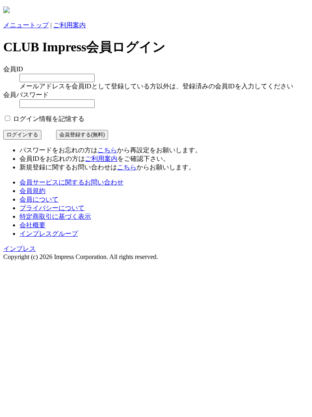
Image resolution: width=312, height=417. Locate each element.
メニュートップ (26, 25)
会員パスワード (26, 94)
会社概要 (33, 225)
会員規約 (33, 190)
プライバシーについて (52, 207)
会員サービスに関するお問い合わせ (72, 182)
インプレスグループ (49, 233)
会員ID (13, 69)
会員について (39, 199)
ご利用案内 (69, 25)
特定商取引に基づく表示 (55, 216)
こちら (107, 150)
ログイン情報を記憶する (47, 118)
